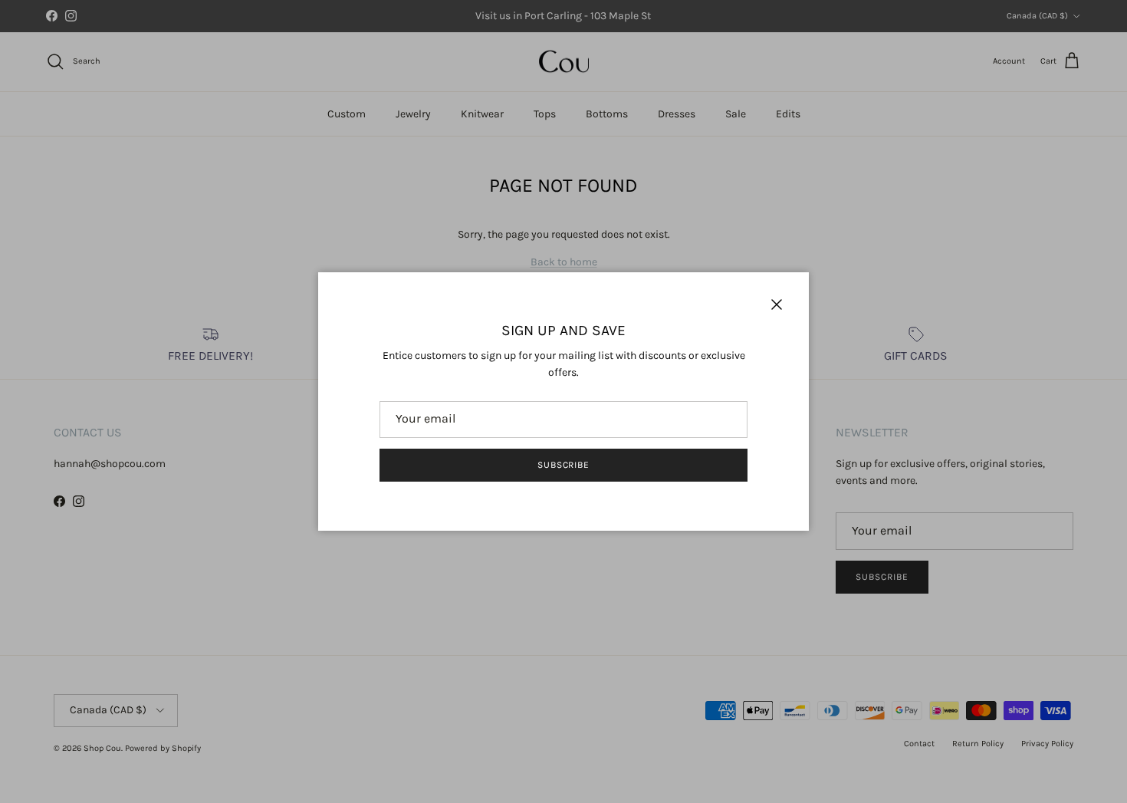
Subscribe (563, 464)
